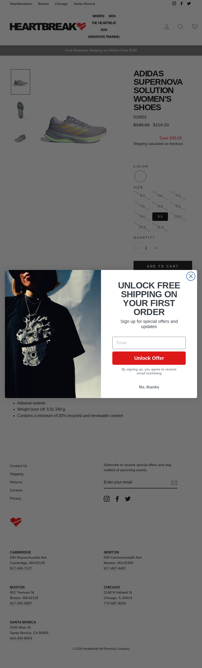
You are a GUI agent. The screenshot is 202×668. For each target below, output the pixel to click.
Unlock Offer (149, 358)
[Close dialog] (190, 276)
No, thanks (149, 387)
